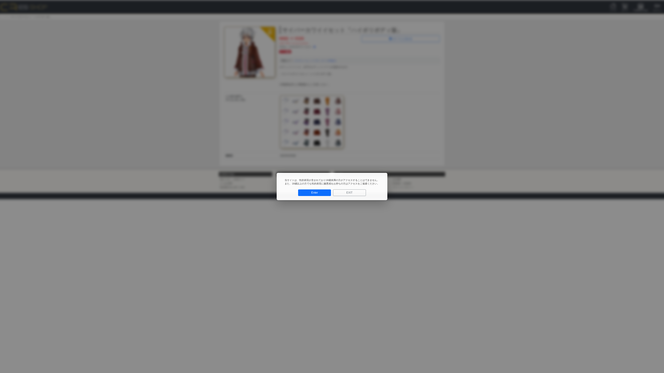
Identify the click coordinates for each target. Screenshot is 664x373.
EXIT (349, 192)
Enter (314, 192)
